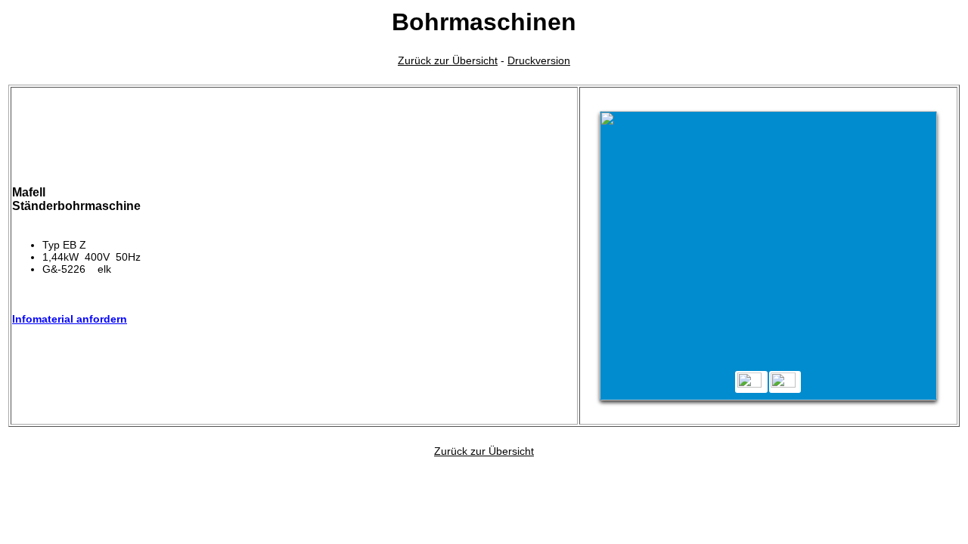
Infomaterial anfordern (69, 319)
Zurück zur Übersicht (448, 60)
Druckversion (538, 60)
